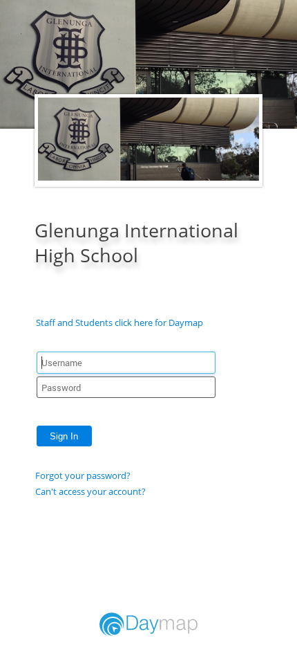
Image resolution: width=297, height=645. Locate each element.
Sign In (64, 436)
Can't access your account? (90, 491)
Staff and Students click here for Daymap (119, 322)
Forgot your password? (83, 475)
